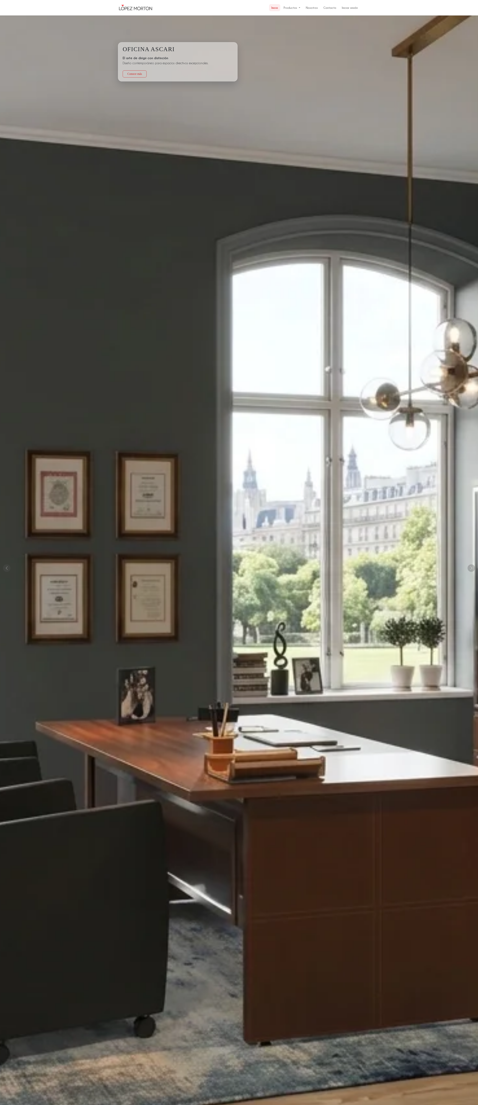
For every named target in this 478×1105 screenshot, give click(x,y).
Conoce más (134, 73)
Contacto (329, 7)
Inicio (274, 7)
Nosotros (312, 7)
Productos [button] (290, 7)
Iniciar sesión (350, 7)
